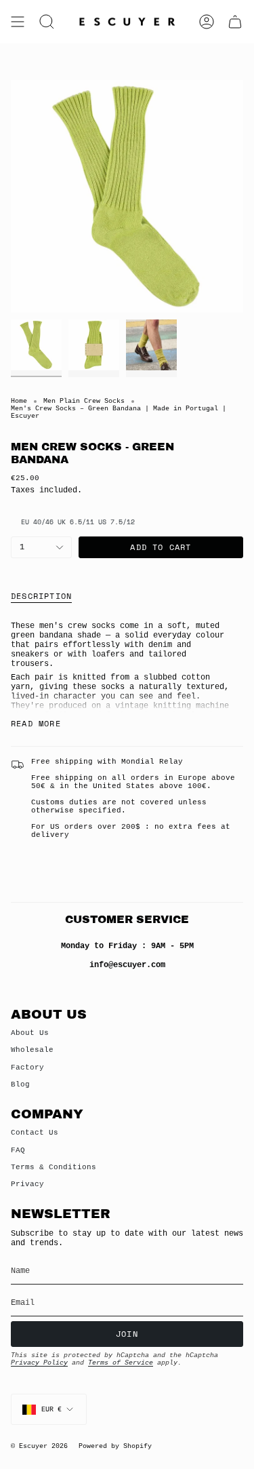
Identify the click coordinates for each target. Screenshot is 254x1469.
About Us (30, 1033)
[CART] (235, 21)
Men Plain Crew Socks (84, 401)
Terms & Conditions (53, 1167)
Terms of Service (120, 1363)
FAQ (18, 1150)
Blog (20, 1084)
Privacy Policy (39, 1363)
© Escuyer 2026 (39, 1446)
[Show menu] (17, 21)
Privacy (27, 1184)
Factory (27, 1067)
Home (19, 401)
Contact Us (34, 1133)
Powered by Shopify (115, 1446)
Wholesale (32, 1050)
